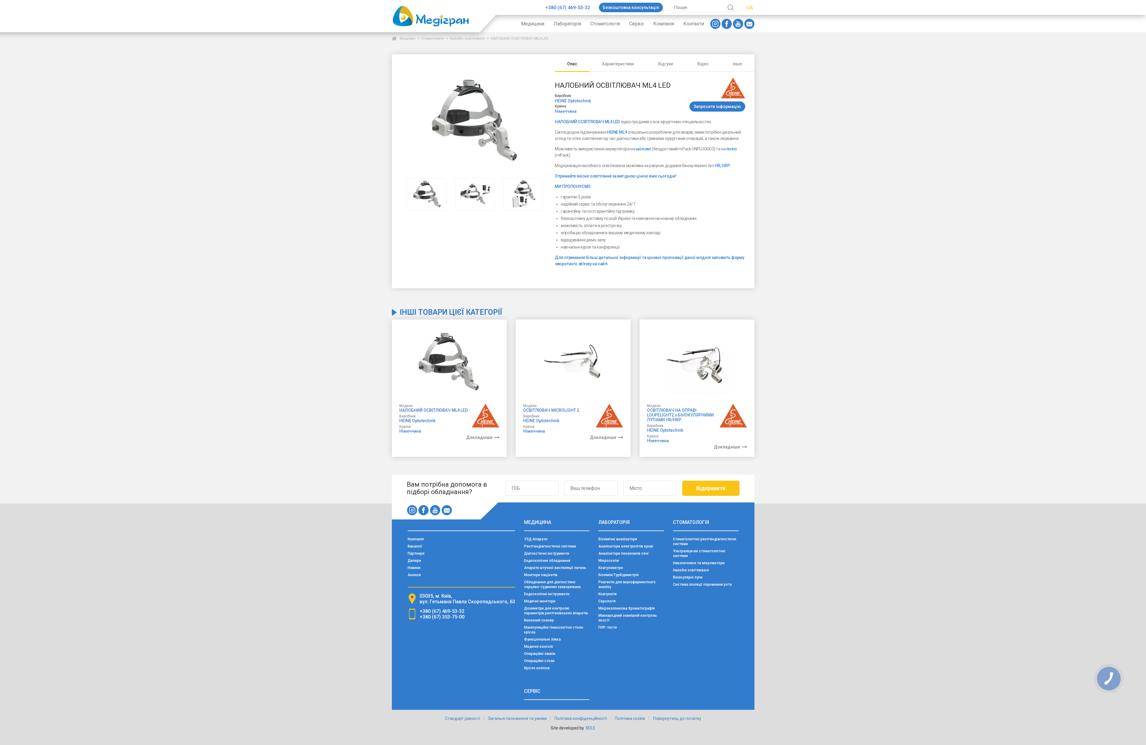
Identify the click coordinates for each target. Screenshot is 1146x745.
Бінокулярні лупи (688, 577)
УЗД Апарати (535, 539)
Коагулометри (610, 568)
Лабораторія (567, 24)
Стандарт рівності (462, 718)
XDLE (590, 728)
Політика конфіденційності (580, 718)
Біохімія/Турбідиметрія (618, 575)
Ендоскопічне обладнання (547, 561)
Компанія (663, 24)
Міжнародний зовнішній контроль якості (627, 617)
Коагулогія (607, 594)
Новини (414, 568)
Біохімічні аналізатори (617, 539)
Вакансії (415, 546)
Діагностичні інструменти (546, 553)
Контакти (693, 24)
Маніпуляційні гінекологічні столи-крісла (554, 629)
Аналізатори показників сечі (623, 553)
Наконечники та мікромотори (699, 563)
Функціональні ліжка (542, 639)
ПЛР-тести (607, 627)
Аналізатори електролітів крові (625, 546)
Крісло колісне (537, 668)
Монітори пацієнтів (540, 575)
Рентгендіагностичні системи (550, 546)
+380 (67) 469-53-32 (567, 7)
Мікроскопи (608, 561)
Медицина (532, 24)
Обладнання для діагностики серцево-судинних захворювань (552, 584)
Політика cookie (630, 718)
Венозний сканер (539, 620)
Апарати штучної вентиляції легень (555, 568)
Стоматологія (605, 24)
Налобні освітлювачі (467, 38)
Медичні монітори (539, 601)
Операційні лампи (539, 654)
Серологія (607, 601)
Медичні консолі (538, 646)
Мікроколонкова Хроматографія (626, 608)
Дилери (414, 561)
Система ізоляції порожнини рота (702, 584)
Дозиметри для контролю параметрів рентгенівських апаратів (556, 610)
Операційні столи (539, 661)
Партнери (416, 553)
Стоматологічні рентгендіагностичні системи (704, 541)
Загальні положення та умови (517, 718)
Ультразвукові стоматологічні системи (699, 553)
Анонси (414, 575)
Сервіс (636, 24)
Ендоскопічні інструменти (546, 594)
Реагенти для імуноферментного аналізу (627, 584)
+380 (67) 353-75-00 (442, 617)
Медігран (407, 38)
